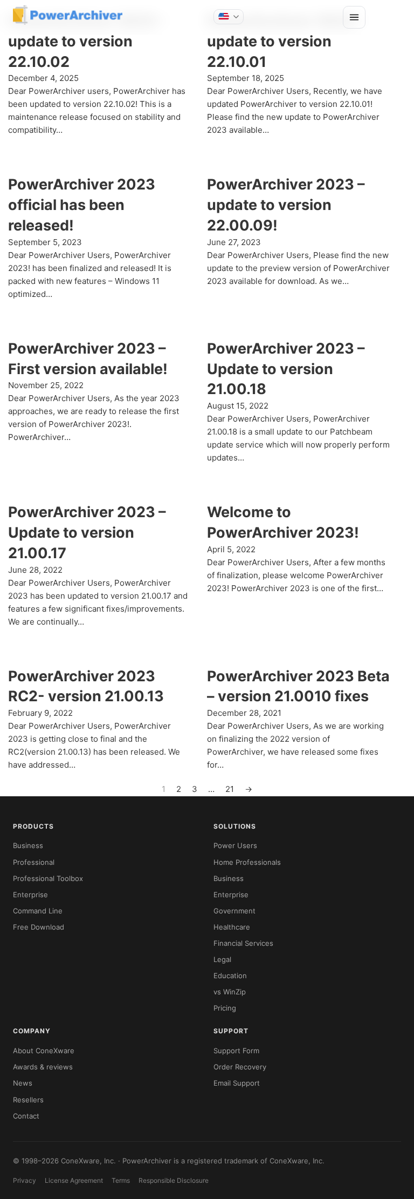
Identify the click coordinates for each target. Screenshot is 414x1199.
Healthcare (231, 927)
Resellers (28, 1099)
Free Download (38, 927)
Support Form (236, 1050)
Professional (33, 862)
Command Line (38, 910)
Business (28, 845)
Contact (26, 1116)
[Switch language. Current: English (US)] (228, 16)
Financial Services (243, 943)
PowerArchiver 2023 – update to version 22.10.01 (286, 41)
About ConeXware (43, 1050)
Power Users (235, 845)
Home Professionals (247, 862)
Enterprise (30, 894)
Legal (222, 959)
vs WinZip (229, 991)
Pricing (224, 1008)
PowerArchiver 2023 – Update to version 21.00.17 (87, 532)
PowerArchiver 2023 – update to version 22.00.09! (286, 204)
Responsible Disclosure (174, 1180)
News (22, 1083)
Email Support (236, 1083)
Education (230, 975)
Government (234, 910)
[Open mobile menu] (354, 17)
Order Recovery (239, 1066)
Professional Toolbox (48, 878)
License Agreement (74, 1180)
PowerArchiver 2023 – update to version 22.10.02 (87, 41)
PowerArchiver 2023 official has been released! (81, 204)
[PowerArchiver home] (67, 15)
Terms (121, 1180)
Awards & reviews (43, 1066)
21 (229, 789)
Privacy (24, 1180)
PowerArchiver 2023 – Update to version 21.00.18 (286, 369)
